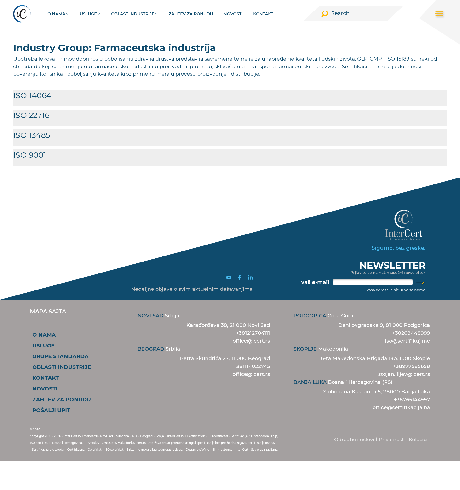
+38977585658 (411, 366)
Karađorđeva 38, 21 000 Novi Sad (228, 325)
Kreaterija (224, 449)
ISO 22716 (31, 115)
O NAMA (44, 335)
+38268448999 (411, 333)
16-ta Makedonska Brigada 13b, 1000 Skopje (374, 358)
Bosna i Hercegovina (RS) (342, 382)
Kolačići (418, 439)
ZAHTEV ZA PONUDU (191, 13)
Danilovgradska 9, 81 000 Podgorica (384, 325)
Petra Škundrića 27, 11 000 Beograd (225, 358)
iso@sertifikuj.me (407, 341)
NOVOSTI (233, 13)
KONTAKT (263, 13)
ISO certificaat (218, 436)
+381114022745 (252, 366)
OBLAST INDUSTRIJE (132, 13)
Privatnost (391, 439)
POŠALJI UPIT (51, 410)
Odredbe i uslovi (354, 439)
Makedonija (320, 349)
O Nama (56, 13)
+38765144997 (412, 399)
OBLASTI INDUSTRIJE (61, 367)
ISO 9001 (29, 155)
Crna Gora (323, 315)
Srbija (158, 315)
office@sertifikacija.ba (401, 407)
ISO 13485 (31, 135)
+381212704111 (253, 333)
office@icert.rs (251, 341)
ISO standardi (88, 436)
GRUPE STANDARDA (60, 356)
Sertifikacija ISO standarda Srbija (254, 436)
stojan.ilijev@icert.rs (404, 374)
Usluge (88, 13)
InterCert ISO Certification (186, 436)
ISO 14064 (32, 95)
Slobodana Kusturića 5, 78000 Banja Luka (376, 392)
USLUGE (43, 345)
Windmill (208, 449)
